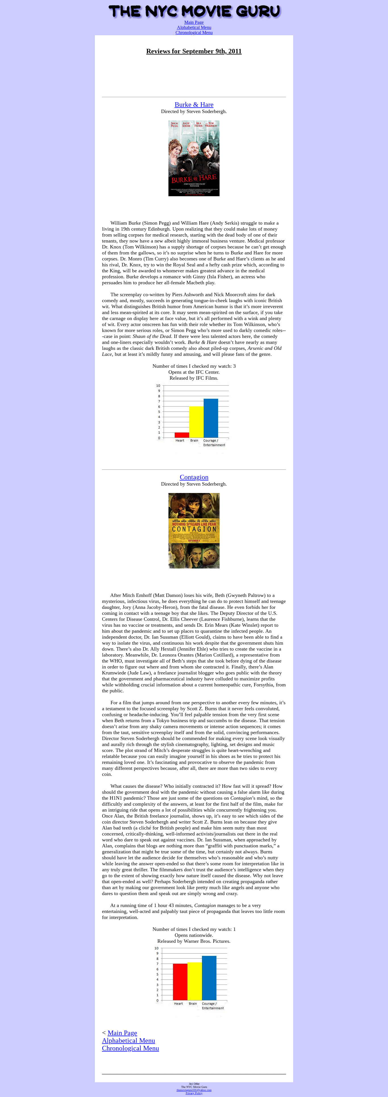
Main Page (194, 22)
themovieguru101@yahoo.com (194, 1090)
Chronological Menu (194, 32)
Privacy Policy (194, 1093)
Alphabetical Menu (194, 27)
